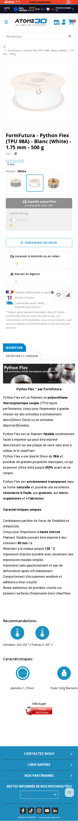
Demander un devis (40, 242)
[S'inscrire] (54, 794)
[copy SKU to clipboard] (14, 154)
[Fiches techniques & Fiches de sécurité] (39, 711)
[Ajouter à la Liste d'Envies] (58, 295)
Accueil (4, 46)
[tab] (14, 347)
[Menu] (6, 22)
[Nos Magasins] (56, 21)
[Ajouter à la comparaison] (68, 295)
